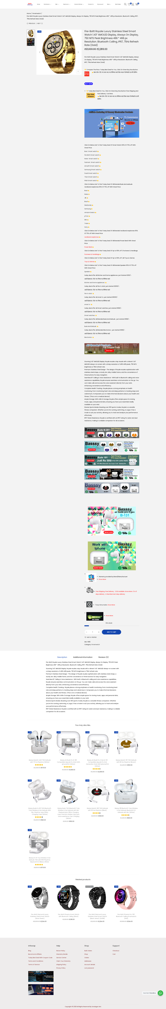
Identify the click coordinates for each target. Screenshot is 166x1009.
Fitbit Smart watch (90, 181)
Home (29, 13)
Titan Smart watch (90, 177)
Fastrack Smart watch (92, 162)
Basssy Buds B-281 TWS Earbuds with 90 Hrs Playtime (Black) (97, 809)
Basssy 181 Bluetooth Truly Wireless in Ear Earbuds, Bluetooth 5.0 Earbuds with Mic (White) (126, 810)
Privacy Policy (60, 968)
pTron (86, 216)
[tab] (62, 657)
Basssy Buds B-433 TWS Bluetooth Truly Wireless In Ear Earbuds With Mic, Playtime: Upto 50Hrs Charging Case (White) (39, 811)
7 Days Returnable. (105, 605)
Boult (86, 201)
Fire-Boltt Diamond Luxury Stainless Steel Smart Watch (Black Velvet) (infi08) (97, 916)
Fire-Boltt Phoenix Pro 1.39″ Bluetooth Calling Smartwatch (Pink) (126, 916)
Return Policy (60, 951)
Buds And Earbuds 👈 (91, 326)
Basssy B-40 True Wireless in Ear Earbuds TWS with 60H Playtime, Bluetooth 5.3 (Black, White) (39, 860)
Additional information (82, 657)
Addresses (87, 961)
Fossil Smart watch (90, 173)
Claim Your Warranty (63, 961)
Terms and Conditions (35, 961)
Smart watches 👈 (90, 315)
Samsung (87, 209)
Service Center (61, 958)
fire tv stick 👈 (89, 293)
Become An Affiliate (35, 954)
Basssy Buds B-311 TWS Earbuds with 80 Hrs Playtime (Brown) (126, 761)
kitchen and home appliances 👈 (95, 283)
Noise (86, 194)
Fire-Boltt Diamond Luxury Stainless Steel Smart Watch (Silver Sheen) (39, 916)
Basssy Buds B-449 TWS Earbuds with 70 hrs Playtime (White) (40, 761)
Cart (114, 954)
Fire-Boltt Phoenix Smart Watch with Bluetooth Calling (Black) (68, 915)
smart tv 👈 (88, 304)
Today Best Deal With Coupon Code (40, 958)
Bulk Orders (88, 951)
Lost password (89, 968)
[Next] (78, 52)
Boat (86, 191)
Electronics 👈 (89, 337)
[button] (90, 637)
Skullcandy (88, 205)
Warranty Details (62, 954)
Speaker (87, 272)
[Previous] (39, 52)
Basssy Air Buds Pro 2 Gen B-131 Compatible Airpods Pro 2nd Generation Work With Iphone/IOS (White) (97, 763)
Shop (86, 954)
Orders (86, 958)
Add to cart (111, 632)
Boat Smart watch (90, 151)
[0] (129, 4)
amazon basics (89, 212)
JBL (85, 198)
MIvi (85, 220)
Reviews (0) (104, 657)
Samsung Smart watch (92, 170)
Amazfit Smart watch (91, 166)
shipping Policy (61, 964)
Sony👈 (86, 227)
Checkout (116, 951)
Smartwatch (36, 13)
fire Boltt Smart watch (91, 155)
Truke (86, 223)
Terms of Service (34, 964)
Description (62, 657)
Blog (29, 951)
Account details (89, 964)
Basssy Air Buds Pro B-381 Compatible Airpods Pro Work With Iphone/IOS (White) (68, 762)
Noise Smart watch (91, 159)
